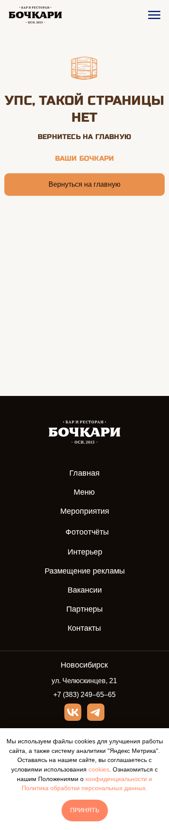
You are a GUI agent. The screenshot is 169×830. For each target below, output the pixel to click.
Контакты (84, 628)
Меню (84, 492)
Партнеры (84, 609)
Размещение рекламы (85, 571)
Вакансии (85, 590)
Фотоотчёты (87, 532)
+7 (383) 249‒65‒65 (84, 694)
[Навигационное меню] (154, 15)
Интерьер (85, 552)
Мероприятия (84, 511)
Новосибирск (84, 665)
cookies (98, 769)
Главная (84, 473)
